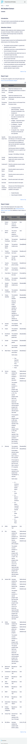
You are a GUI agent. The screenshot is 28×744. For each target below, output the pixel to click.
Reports (7, 5)
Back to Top (23, 71)
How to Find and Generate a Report (9, 80)
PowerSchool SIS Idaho (10, 2)
